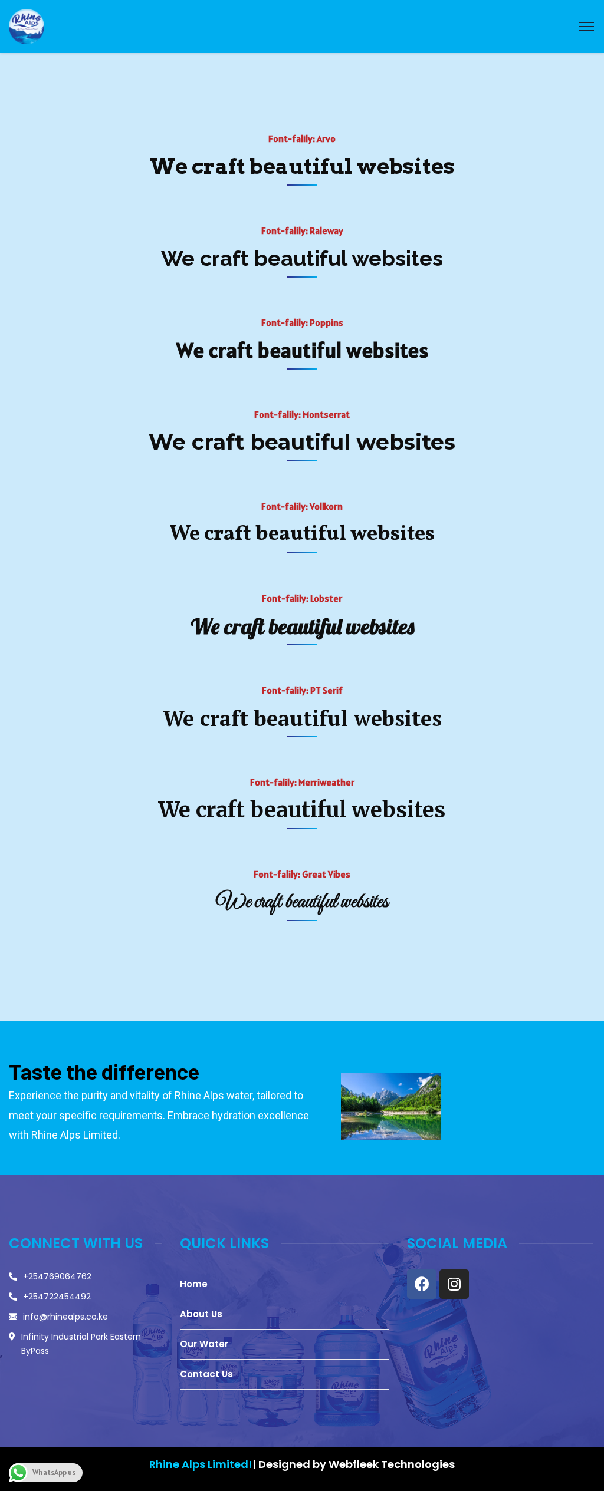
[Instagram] (454, 1284)
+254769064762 (57, 1276)
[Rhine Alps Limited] (26, 25)
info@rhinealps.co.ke (65, 1316)
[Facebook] (421, 1284)
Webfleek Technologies (390, 1464)
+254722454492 (57, 1296)
